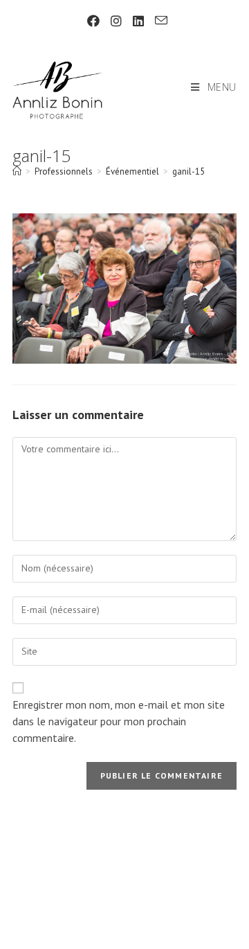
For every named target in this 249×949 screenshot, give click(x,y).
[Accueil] (16, 171)
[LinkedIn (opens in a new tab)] (138, 21)
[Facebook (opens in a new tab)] (93, 21)
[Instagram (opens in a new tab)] (116, 21)
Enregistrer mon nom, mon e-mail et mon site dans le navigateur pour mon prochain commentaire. (118, 721)
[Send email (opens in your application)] (158, 21)
